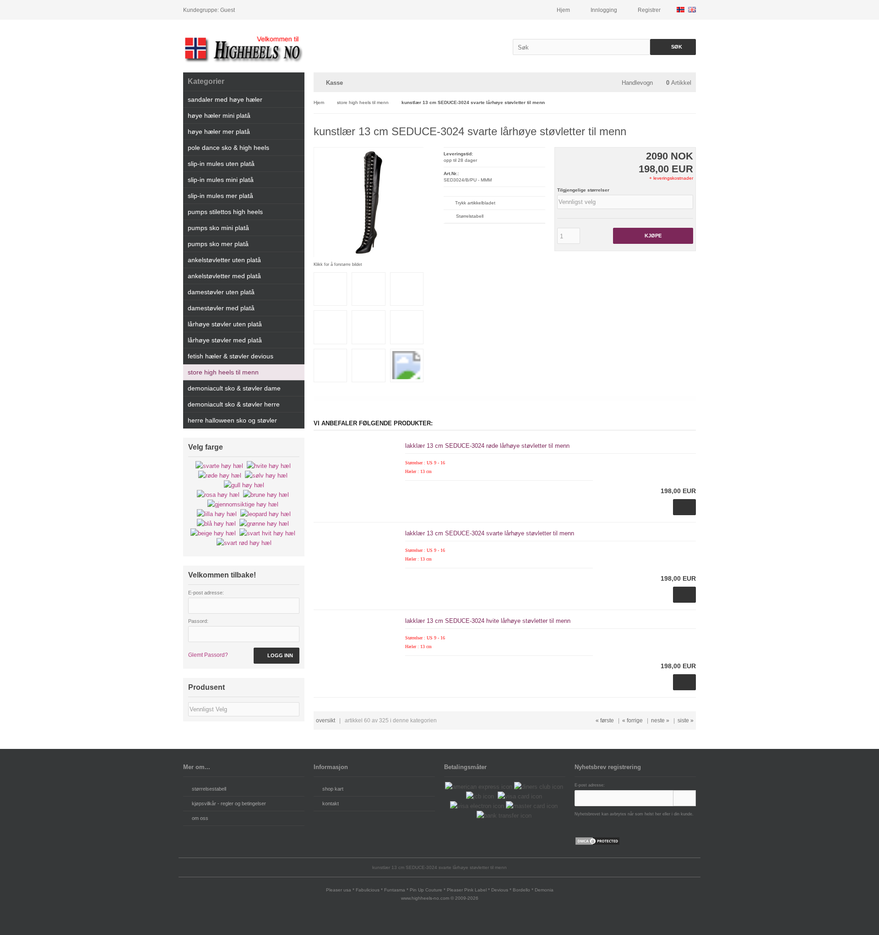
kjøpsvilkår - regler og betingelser (229, 803)
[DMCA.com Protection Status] (597, 843)
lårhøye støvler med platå (225, 340)
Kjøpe (653, 235)
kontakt (330, 803)
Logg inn (277, 655)
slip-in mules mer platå (220, 195)
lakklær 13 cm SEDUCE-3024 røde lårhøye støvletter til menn (487, 445)
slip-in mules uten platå (221, 163)
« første (605, 720)
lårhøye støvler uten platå (225, 324)
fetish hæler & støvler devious (230, 356)
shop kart (332, 789)
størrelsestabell (209, 789)
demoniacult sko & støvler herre (234, 404)
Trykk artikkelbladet (475, 202)
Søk (672, 47)
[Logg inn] (684, 798)
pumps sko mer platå (218, 244)
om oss (200, 818)
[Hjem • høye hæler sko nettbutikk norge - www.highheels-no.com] (243, 48)
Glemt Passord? (208, 655)
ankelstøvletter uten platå (224, 260)
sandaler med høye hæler (225, 99)
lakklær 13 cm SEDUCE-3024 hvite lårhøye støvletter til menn (487, 620)
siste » (686, 720)
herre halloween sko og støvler (232, 420)
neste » (660, 720)
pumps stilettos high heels (225, 211)
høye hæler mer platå (219, 131)
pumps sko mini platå (218, 227)
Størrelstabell (469, 216)
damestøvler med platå (221, 308)
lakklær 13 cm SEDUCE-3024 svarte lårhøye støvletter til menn (489, 533)
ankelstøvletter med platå (224, 276)
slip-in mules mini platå (221, 179)
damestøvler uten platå (221, 292)
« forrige (632, 720)
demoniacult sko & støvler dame (234, 388)
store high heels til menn (223, 372)
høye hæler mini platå (219, 115)
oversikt (325, 720)
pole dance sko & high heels (228, 147)
